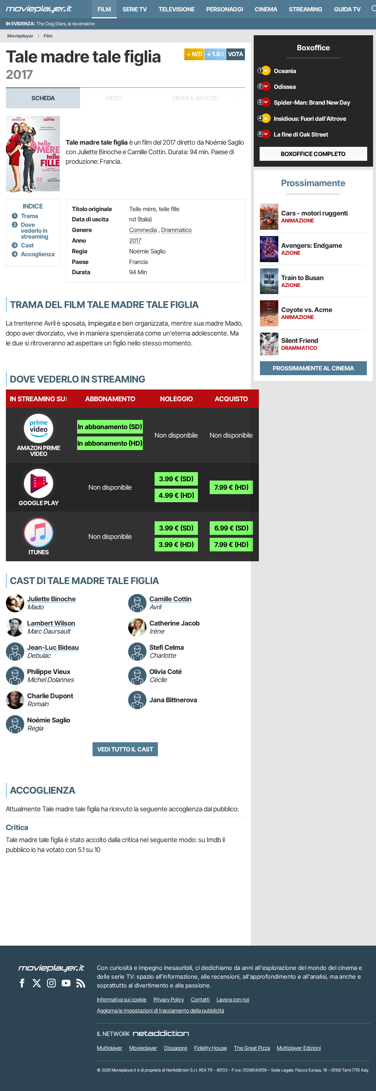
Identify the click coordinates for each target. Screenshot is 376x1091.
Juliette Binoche (51, 599)
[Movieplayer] (51, 967)
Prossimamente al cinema (313, 368)
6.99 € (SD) (231, 528)
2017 (135, 240)
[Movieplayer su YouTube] (66, 982)
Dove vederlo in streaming (34, 230)
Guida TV (347, 9)
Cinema (266, 9)
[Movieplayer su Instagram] (51, 982)
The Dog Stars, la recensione (65, 23)
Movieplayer (20, 36)
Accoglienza (38, 254)
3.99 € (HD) (176, 544)
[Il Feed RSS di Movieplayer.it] (80, 982)
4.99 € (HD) (176, 495)
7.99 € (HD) (231, 487)
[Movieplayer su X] (36, 982)
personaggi (224, 9)
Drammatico (176, 229)
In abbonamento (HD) (109, 443)
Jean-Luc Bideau (53, 647)
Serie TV (135, 9)
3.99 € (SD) (176, 479)
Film (104, 9)
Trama (29, 216)
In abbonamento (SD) (110, 427)
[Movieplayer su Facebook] (22, 982)
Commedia (143, 229)
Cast (27, 245)
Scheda (43, 98)
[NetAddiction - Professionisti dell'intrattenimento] (161, 1033)
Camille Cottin (170, 599)
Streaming (305, 9)
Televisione (177, 9)
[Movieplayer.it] (39, 9)
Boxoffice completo (313, 153)
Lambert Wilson (51, 623)
